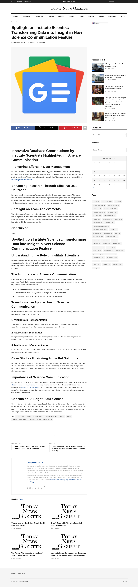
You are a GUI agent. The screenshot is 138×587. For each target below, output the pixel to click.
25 (94, 184)
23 (119, 180)
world (96, 268)
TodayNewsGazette (19, 42)
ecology (97, 208)
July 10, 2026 (16, 558)
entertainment (109, 215)
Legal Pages (26, 1)
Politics (81, 16)
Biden (96, 201)
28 (109, 184)
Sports (101, 16)
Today (96, 261)
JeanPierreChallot (51, 416)
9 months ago (111, 68)
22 (114, 180)
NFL (114, 240)
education (97, 215)
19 (99, 180)
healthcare (97, 222)
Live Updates (98, 236)
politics (117, 243)
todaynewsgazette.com (22, 581)
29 (114, 184)
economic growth (110, 208)
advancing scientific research (21, 180)
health (118, 219)
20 (104, 180)
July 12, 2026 (56, 528)
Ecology (15, 16)
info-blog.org (64, 480)
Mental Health (111, 236)
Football (96, 219)
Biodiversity (107, 201)
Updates (106, 264)
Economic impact (99, 212)
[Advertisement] (49, 137)
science (69, 416)
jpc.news (36, 482)
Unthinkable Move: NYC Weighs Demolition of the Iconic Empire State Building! (115, 116)
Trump (96, 264)
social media (109, 250)
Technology (112, 16)
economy (112, 212)
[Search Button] (125, 1)
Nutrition (97, 243)
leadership (97, 233)
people (107, 243)
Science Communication (19, 419)
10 (124, 171)
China (118, 201)
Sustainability (98, 257)
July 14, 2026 (16, 528)
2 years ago (110, 109)
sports (120, 250)
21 (109, 180)
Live (117, 233)
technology (112, 257)
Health (51, 16)
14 (109, 176)
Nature (96, 240)
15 (114, 176)
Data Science (20, 416)
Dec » (98, 188)
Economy (26, 16)
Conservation (113, 205)
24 (124, 180)
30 (119, 184)
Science (91, 16)
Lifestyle (61, 16)
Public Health (98, 247)
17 (124, 176)
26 (99, 184)
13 (104, 176)
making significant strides (30, 387)
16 (119, 176)
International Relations (101, 226)
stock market (110, 254)
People (71, 16)
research (61, 416)
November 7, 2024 (33, 42)
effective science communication (23, 385)
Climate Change (99, 205)
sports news (98, 254)
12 (99, 176)
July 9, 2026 (56, 558)
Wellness (117, 264)
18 (94, 180)
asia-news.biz (54, 480)
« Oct (93, 188)
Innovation (109, 222)
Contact (19, 1)
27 (104, 184)
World (123, 16)
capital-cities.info (73, 480)
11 (94, 176)
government (108, 219)
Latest (113, 229)
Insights (28, 416)
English (96, 23)
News (105, 240)
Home (13, 22)
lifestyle (108, 233)
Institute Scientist (38, 416)
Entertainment (39, 16)
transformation (47, 419)
